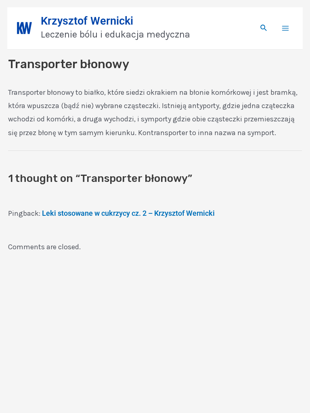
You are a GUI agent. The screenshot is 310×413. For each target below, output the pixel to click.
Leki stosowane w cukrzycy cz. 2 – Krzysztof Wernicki (128, 213)
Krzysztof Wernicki (87, 21)
